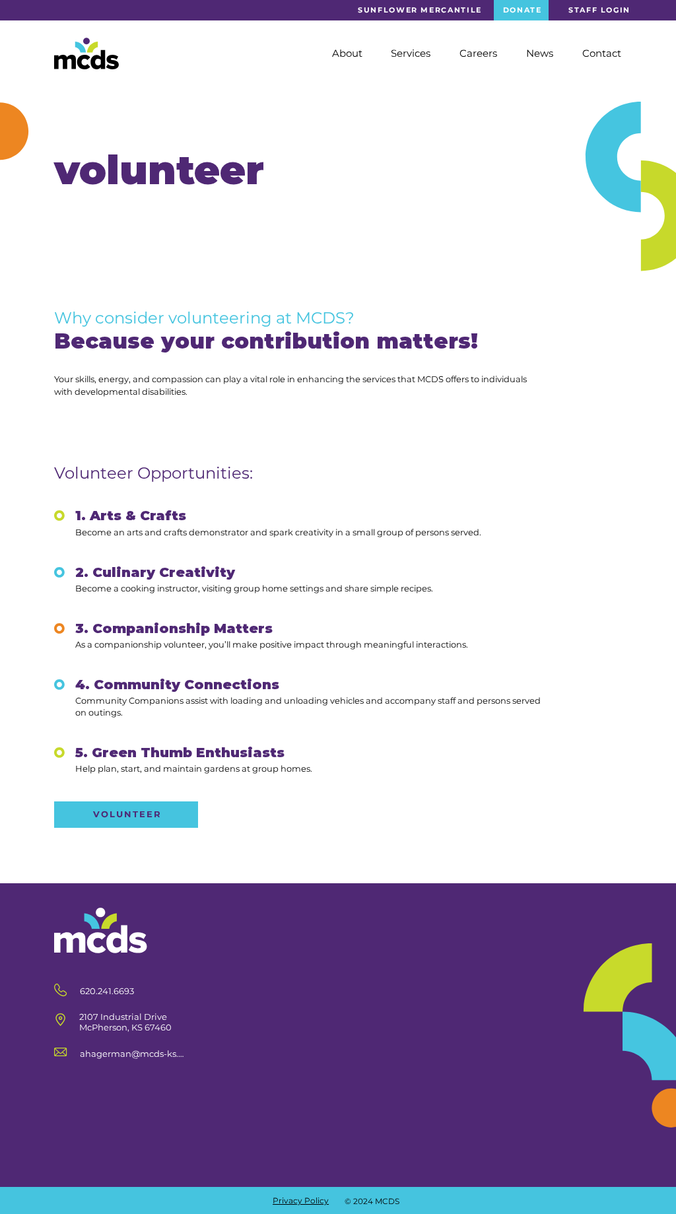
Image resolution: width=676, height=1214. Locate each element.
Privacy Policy (301, 1200)
